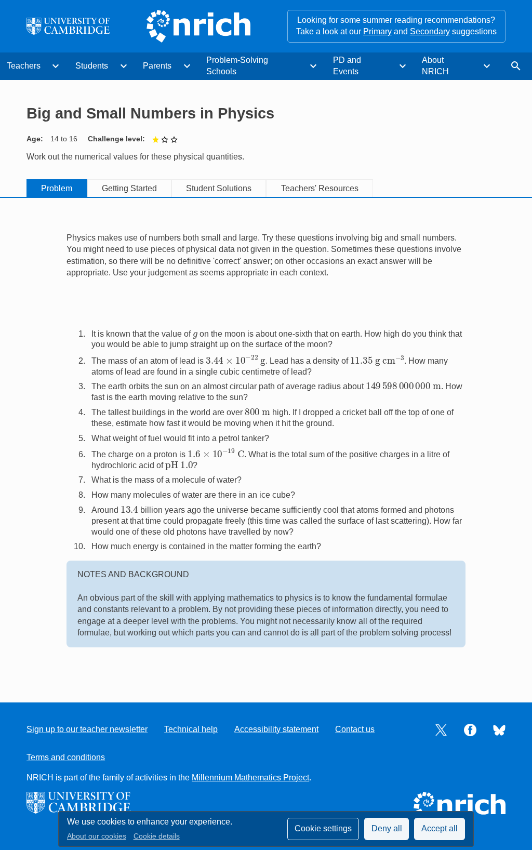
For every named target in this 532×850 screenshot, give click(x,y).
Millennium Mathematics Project (250, 777)
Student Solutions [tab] (218, 188)
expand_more (55, 66)
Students (91, 65)
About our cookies (96, 836)
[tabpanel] (266, 440)
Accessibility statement (276, 729)
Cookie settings (323, 828)
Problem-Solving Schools (237, 66)
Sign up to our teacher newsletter (87, 729)
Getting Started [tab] (129, 188)
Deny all (386, 828)
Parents (157, 65)
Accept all (439, 828)
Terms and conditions (65, 757)
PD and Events (347, 66)
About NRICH (435, 66)
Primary (377, 31)
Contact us (355, 729)
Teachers (24, 65)
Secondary (430, 31)
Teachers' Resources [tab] (319, 188)
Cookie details (157, 836)
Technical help (191, 729)
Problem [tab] (56, 188)
